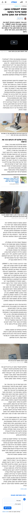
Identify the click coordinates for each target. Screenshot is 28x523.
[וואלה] (14, 2)
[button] (21, 2)
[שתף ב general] (2, 2)
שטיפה (22, 489)
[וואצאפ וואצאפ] (5, 2)
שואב (25, 489)
